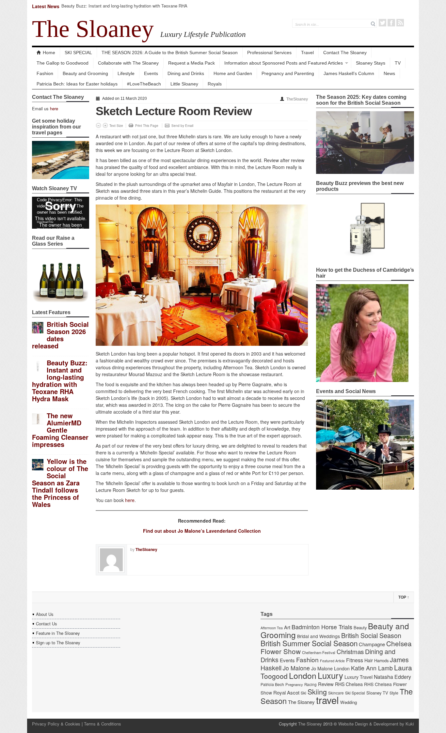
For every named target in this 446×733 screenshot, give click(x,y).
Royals (215, 83)
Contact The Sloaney (345, 52)
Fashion (45, 73)
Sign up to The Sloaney (58, 642)
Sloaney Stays (370, 63)
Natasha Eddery (392, 676)
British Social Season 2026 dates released (60, 334)
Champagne (372, 644)
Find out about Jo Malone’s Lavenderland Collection (202, 530)
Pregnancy (294, 684)
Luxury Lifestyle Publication (203, 34)
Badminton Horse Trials (322, 627)
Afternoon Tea (272, 627)
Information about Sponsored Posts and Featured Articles (283, 63)
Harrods (381, 660)
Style (394, 693)
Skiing (317, 691)
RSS (400, 22)
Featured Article (332, 660)
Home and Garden (233, 73)
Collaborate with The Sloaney (128, 63)
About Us (45, 614)
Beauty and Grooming (85, 73)
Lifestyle (126, 73)
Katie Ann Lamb (372, 668)
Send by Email (182, 125)
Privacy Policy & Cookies (56, 724)
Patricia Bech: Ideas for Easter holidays (77, 83)
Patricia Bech (272, 684)
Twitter (382, 22)
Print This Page (146, 125)
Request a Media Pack (191, 63)
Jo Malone (296, 668)
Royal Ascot (286, 692)
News (389, 73)
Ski (303, 693)
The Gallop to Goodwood (62, 63)
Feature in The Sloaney (58, 633)
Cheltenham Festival (318, 652)
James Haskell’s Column (349, 73)
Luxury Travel (358, 677)
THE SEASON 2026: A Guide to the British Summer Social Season (170, 52)
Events (151, 73)
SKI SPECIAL (78, 52)
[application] (60, 213)
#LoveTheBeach (144, 83)
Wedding (348, 702)
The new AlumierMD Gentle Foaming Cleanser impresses (60, 430)
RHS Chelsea (349, 684)
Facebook (391, 22)
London (302, 675)
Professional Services (269, 52)
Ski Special (355, 693)
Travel (307, 52)
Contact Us (46, 623)
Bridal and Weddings (318, 636)
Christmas (350, 651)
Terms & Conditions (102, 724)
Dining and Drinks (185, 73)
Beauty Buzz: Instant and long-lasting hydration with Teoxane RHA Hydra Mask (124, 9)
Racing (310, 684)
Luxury (330, 675)
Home (49, 52)
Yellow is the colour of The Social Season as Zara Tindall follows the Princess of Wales (60, 482)
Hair (368, 660)
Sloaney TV (377, 693)
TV (398, 63)
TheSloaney (297, 99)
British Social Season (371, 635)
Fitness (354, 660)
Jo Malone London (330, 668)
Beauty (360, 627)
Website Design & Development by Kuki (376, 724)
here (54, 108)
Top (403, 597)
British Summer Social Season (309, 643)
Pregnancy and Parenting (288, 73)
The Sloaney (93, 29)
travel (327, 700)
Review (326, 683)
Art (287, 627)
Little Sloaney (184, 83)
